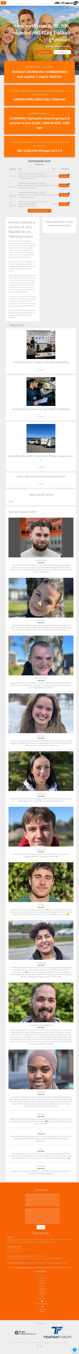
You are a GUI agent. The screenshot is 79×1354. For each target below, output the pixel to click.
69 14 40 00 (42, 1298)
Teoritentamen (48, 1342)
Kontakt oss (62, 52)
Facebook (68, 225)
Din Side (57, 1342)
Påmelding (64, 175)
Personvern (64, 1342)
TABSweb (33, 1342)
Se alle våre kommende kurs (38, 211)
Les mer (41, 370)
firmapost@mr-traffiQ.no (42, 1303)
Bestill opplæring (44, 52)
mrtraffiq (10, 501)
